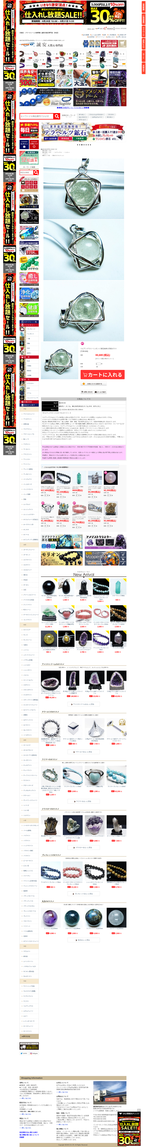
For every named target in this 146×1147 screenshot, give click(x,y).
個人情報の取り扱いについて (29, 1135)
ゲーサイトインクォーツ (31, 614)
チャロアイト (27, 765)
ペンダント (67, 152)
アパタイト (26, 449)
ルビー (25, 1016)
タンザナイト (27, 760)
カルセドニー (27, 570)
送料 (104, 35)
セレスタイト (83, 117)
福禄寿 (25, 891)
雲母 (24, 499)
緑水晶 (25, 956)
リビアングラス (58, 152)
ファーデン (26, 876)
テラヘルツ (82, 119)
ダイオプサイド (28, 750)
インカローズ (27, 484)
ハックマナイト (28, 845)
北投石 (25, 936)
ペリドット (26, 926)
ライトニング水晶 (29, 986)
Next (123, 132)
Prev (44, 132)
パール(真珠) (27, 830)
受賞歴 (22, 1137)
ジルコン (26, 675)
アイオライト (27, 419)
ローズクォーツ (28, 1026)
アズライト (26, 444)
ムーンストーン (28, 961)
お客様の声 (122, 35)
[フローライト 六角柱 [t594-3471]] (79, 478)
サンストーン (27, 640)
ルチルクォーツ (97, 117)
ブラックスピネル (29, 906)
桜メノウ (26, 439)
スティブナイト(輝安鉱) (30, 700)
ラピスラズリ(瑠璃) (29, 991)
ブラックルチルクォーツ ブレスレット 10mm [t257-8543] (64, 488)
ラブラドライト (28, 996)
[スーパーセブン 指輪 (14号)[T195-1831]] (48, 508)
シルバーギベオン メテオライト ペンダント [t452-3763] (94, 488)
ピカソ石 (26, 866)
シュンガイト (27, 670)
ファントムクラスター (96, 114)
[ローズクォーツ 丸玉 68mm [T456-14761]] (111, 478)
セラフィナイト (28, 720)
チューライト (27, 770)
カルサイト (26, 565)
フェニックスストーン (30, 886)
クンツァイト (27, 604)
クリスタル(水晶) (28, 600)
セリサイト (26, 725)
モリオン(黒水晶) (28, 971)
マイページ (101, 37)
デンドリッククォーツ (30, 800)
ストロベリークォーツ (30, 705)
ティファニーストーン (30, 775)
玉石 (24, 590)
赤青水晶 (26, 424)
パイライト (26, 835)
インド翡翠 (26, 494)
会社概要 (86, 35)
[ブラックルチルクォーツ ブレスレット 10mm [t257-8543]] (64, 478)
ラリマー (111, 114)
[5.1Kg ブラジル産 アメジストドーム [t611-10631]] (48, 478)
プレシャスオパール (29, 911)
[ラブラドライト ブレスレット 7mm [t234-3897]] (95, 508)
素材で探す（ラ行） (47, 150)
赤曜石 (25, 715)
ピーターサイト (28, 860)
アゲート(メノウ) (28, 434)
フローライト (27, 921)
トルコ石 (26, 810)
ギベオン (81, 114)
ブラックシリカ (28, 901)
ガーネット (26, 555)
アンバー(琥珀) (28, 469)
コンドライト (27, 620)
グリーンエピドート (29, 595)
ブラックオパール (29, 896)
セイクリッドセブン (29, 710)
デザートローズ (28, 785)
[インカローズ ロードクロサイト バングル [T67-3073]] (79, 508)
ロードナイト (27, 1031)
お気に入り (111, 37)
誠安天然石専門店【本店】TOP (49, 149)
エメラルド (26, 504)
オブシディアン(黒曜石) (30, 539)
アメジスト (26, 459)
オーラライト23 (28, 524)
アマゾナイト (27, 454)
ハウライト (26, 840)
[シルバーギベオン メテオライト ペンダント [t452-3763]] (95, 478)
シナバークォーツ (29, 655)
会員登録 (91, 37)
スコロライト (27, 695)
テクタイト (26, 780)
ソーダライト (27, 735)
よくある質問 (96, 35)
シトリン (26, 650)
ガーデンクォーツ (29, 549)
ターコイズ (26, 745)
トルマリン (26, 815)
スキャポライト (28, 690)
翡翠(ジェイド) (28, 871)
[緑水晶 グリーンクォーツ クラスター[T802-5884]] (64, 508)
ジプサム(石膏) (28, 660)
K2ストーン (27, 609)
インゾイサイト (28, 489)
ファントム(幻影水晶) (30, 881)
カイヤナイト (27, 560)
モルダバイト (27, 976)
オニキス (26, 529)
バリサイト (26, 855)
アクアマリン (27, 429)
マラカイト (26, 951)
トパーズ (26, 805)
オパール (26, 534)
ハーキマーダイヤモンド (31, 825)
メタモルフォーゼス (29, 966)
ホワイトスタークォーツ (31, 941)
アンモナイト (27, 474)
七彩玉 (25, 645)
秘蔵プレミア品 (46, 155)
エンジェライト (28, 509)
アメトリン (26, 464)
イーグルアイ (27, 479)
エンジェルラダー (29, 514)
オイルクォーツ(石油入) (30, 519)
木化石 (25, 580)
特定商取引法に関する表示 (29, 1132)
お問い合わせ (121, 37)
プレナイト (26, 916)
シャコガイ (26, 665)
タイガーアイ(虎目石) (30, 755)
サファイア (26, 630)
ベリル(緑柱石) (28, 931)
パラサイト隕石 (28, 850)
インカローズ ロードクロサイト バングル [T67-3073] (79, 518)
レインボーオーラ (29, 1021)
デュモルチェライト (29, 790)
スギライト (26, 685)
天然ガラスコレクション (58, 155)
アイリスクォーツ (29, 414)
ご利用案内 (112, 35)
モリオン (110, 117)
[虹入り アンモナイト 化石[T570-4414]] (111, 508)
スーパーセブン (28, 680)
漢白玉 (25, 575)
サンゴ (25, 635)
